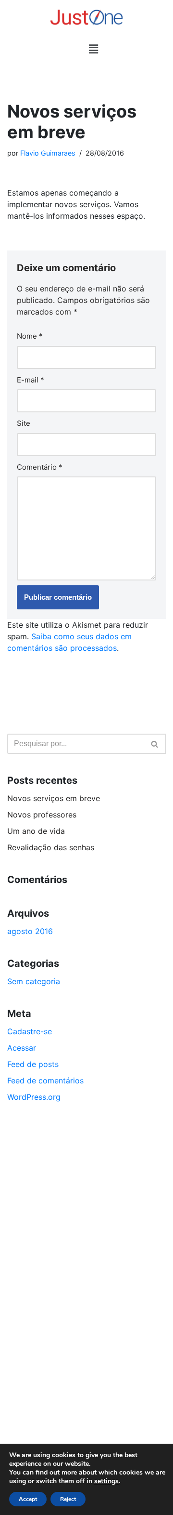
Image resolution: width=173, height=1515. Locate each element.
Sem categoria (33, 981)
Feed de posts (33, 1064)
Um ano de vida (36, 831)
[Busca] (155, 744)
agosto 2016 (30, 931)
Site (23, 423)
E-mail (30, 379)
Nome (30, 336)
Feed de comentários (45, 1080)
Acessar (21, 1048)
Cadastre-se (29, 1031)
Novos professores (41, 814)
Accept (28, 1499)
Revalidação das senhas (50, 847)
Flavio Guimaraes (47, 153)
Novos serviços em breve (53, 798)
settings (106, 1481)
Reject (68, 1499)
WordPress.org (34, 1097)
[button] (93, 49)
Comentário (39, 467)
